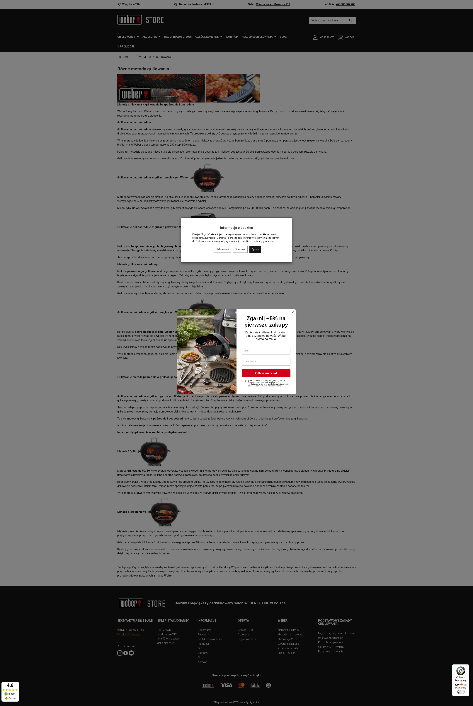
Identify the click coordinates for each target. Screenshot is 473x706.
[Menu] (467, 666)
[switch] (461, 692)
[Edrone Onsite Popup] (236, 353)
